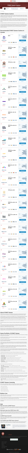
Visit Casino (22, 40)
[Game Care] (8, 450)
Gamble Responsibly (4, 446)
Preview (22, 42)
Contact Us (3, 445)
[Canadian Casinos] (13, 1)
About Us (3, 444)
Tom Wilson (7, 8)
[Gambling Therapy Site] (19, 449)
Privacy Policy (3, 447)
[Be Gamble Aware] (15, 450)
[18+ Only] (12, 449)
